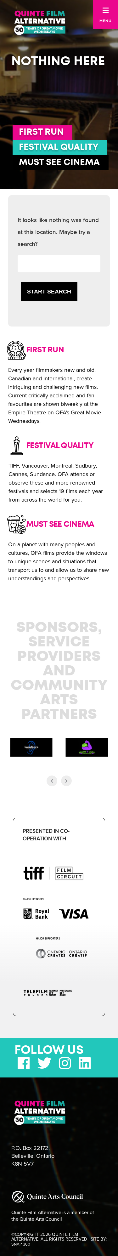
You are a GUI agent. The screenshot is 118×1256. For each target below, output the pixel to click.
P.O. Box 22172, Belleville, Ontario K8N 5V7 (32, 1156)
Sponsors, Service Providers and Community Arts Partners (59, 671)
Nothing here (58, 61)
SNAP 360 (20, 1244)
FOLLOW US (49, 1050)
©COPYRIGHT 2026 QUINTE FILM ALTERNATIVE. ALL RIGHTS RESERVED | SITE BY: (59, 1239)
